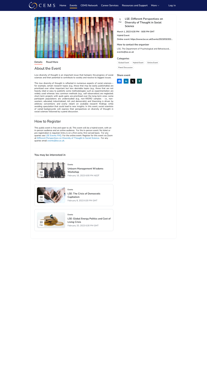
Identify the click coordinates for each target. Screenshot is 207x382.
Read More (52, 62)
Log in (172, 5)
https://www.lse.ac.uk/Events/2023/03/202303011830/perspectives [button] (151, 39)
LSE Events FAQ (53, 135)
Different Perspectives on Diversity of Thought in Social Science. (68, 138)
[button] (119, 81)
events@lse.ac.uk (125, 51)
